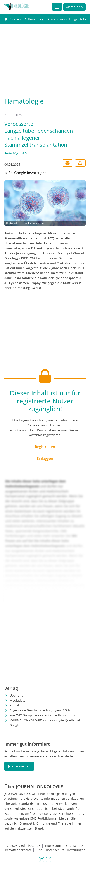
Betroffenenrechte (18, 850)
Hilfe (38, 850)
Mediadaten (18, 700)
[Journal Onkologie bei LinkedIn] (41, 859)
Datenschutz (74, 846)
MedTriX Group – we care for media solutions (43, 715)
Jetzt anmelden (19, 766)
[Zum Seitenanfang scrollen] (82, 861)
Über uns (16, 695)
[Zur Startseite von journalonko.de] (16, 7)
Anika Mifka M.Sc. (16, 153)
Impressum (52, 846)
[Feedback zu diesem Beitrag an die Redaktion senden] (80, 163)
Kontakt (15, 705)
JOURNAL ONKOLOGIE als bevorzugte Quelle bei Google (45, 722)
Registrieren (45, 446)
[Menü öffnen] (57, 7)
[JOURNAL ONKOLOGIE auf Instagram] (48, 859)
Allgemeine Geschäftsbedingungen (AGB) (40, 710)
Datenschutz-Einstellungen (65, 850)
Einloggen (45, 458)
